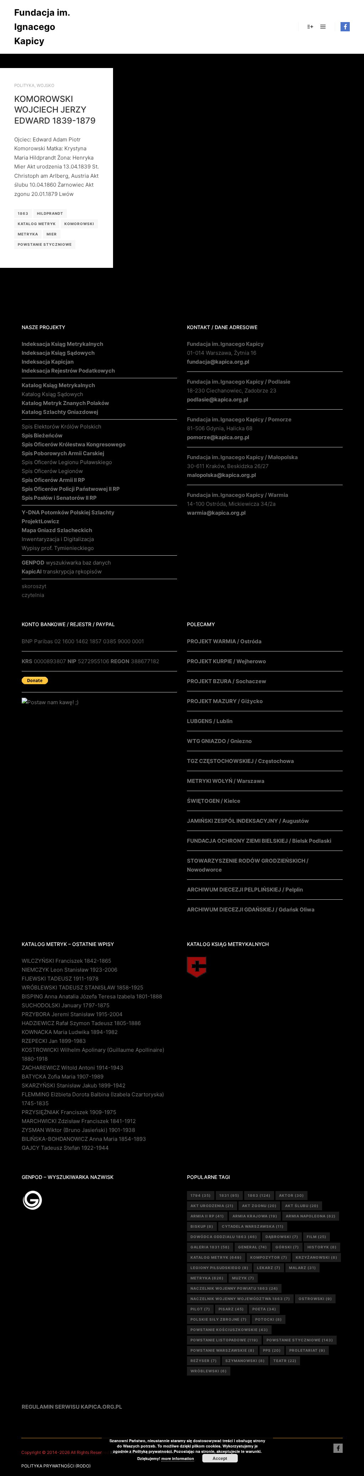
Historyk (322, 1247)
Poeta (264, 1309)
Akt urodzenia (212, 1206)
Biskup (202, 1226)
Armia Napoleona (311, 1216)
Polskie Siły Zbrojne (219, 1319)
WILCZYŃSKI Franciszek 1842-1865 (66, 960)
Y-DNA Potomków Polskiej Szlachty (68, 512)
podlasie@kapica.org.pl (217, 399)
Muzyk (243, 1278)
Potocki (268, 1319)
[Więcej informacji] (310, 26)
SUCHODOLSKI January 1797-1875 (65, 1005)
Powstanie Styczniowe (45, 244)
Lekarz (268, 1267)
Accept (220, 1458)
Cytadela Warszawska (253, 1226)
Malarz (302, 1267)
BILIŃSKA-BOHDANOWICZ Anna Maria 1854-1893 (84, 1138)
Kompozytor (268, 1257)
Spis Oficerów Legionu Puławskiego (67, 462)
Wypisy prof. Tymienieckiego (58, 548)
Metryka (28, 234)
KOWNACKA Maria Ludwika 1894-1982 (70, 1032)
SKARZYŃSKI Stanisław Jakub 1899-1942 (73, 1085)
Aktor (291, 1195)
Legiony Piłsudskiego (219, 1267)
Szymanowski (245, 1360)
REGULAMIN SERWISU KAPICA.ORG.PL (72, 1406)
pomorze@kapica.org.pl (218, 437)
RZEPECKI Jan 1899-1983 (54, 1041)
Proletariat (307, 1350)
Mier (52, 234)
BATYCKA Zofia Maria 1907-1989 (62, 1076)
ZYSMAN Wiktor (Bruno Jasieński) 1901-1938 (78, 1130)
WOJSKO (45, 85)
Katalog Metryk (37, 224)
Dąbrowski (282, 1237)
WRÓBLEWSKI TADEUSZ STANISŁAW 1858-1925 (82, 987)
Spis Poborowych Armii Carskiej (63, 453)
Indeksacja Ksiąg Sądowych (58, 352)
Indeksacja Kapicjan (48, 361)
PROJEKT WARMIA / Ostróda (224, 641)
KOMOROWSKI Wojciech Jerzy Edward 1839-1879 (55, 110)
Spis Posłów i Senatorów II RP (59, 497)
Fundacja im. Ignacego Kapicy (42, 26)
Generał (252, 1247)
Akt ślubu (301, 1206)
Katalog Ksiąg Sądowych (52, 394)
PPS (272, 1350)
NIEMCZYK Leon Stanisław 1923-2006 (69, 969)
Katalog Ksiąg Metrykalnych (58, 385)
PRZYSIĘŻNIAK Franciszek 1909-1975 (69, 1112)
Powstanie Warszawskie (223, 1350)
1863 (23, 213)
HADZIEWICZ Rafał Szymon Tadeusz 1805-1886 (81, 1023)
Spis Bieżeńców (42, 435)
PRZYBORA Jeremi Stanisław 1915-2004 (72, 1014)
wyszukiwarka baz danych (66, 562)
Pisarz (231, 1309)
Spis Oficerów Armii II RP (53, 480)
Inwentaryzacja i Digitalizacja (58, 539)
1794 (201, 1195)
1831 (229, 1195)
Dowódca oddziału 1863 (224, 1237)
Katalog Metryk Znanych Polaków (65, 403)
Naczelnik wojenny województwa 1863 (240, 1298)
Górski (287, 1247)
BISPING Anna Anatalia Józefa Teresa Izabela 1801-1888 (92, 996)
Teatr (284, 1360)
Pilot (200, 1309)
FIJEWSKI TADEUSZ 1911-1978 (60, 978)
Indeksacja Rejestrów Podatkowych (68, 370)
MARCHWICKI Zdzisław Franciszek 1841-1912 (79, 1121)
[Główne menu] (323, 26)
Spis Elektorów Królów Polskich (61, 426)
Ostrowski (315, 1298)
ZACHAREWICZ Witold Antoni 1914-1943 (72, 1067)
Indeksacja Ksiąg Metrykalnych (62, 344)
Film (316, 1237)
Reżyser (204, 1360)
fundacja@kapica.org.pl (218, 361)
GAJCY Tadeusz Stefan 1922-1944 (65, 1147)
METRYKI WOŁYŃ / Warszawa (225, 781)
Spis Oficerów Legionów (52, 471)
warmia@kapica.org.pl (216, 512)
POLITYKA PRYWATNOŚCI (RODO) (56, 1466)
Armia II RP (207, 1216)
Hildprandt (50, 213)
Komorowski (79, 224)
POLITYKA (24, 85)
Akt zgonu (259, 1206)
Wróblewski (209, 1371)
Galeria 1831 (210, 1247)
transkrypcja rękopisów (62, 571)
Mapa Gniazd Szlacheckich (57, 530)
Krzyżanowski (316, 1257)
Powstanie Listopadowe (224, 1340)
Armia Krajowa (254, 1216)
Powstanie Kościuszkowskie (229, 1329)
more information (177, 1458)
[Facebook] (345, 26)
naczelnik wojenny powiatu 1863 (234, 1288)
